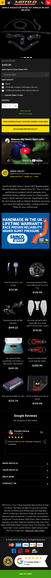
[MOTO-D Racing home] (25, 2)
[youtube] (27, 551)
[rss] (35, 551)
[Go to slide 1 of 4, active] (21, 57)
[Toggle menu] (2, 2)
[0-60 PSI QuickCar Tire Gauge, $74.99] (13, 270)
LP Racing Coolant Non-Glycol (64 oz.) (22, 90)
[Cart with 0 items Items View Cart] (48, 2)
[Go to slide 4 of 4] (30, 57)
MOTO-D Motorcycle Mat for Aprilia (37, 397)
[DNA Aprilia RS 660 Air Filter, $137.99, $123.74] (13, 384)
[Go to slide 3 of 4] (27, 57)
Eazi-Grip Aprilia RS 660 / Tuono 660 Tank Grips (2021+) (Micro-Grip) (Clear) (37, 323)
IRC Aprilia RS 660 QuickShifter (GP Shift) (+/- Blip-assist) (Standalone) (13, 361)
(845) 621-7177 (16, 177)
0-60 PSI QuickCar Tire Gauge (13, 284)
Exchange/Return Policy (25, 129)
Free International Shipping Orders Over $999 (25, 122)
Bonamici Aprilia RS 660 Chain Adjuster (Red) (37, 359)
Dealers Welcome (35, 531)
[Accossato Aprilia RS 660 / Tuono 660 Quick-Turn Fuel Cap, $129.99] (37, 270)
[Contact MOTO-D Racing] (42, 2)
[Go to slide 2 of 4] (24, 57)
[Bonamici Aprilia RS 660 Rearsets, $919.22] (13, 308)
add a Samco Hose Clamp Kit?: (15, 69)
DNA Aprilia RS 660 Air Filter (13, 396)
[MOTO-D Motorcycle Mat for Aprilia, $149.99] (37, 384)
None (7, 84)
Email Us (28, 177)
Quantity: (6, 100)
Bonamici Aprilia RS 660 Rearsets (13, 321)
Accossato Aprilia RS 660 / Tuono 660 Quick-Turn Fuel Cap (37, 285)
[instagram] (20, 551)
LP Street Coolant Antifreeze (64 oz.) (21, 87)
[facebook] (14, 551)
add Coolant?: (8, 80)
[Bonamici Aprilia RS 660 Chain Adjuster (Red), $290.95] (37, 346)
